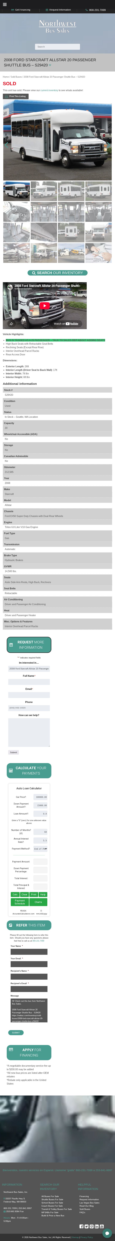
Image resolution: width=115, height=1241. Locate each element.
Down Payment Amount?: (21, 805)
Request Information (60, 9)
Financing (84, 1196)
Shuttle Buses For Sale (52, 1199)
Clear (24, 894)
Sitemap (75, 1237)
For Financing (30, 1052)
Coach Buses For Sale (52, 1206)
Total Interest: (21, 878)
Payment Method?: (21, 849)
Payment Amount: (21, 861)
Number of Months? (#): (21, 832)
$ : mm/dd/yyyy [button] (41, 912)
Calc (15, 894)
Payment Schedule (20, 902)
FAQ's (82, 1212)
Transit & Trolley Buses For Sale (56, 1209)
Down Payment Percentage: (21, 870)
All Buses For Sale (50, 1196)
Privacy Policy (86, 1237)
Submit (13, 752)
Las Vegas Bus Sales (89, 1203)
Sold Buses (16, 77)
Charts (38, 902)
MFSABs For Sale (49, 1212)
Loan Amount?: (21, 814)
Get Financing (22, 9)
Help (43, 894)
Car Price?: (21, 797)
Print (33, 894)
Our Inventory (60, 273)
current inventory (49, 90)
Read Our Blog (87, 1206)
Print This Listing (17, 96)
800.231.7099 (97, 9)
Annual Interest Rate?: (21, 840)
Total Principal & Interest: (21, 887)
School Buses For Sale (52, 1203)
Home (6, 77)
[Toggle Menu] (5, 4)
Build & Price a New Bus (52, 1215)
